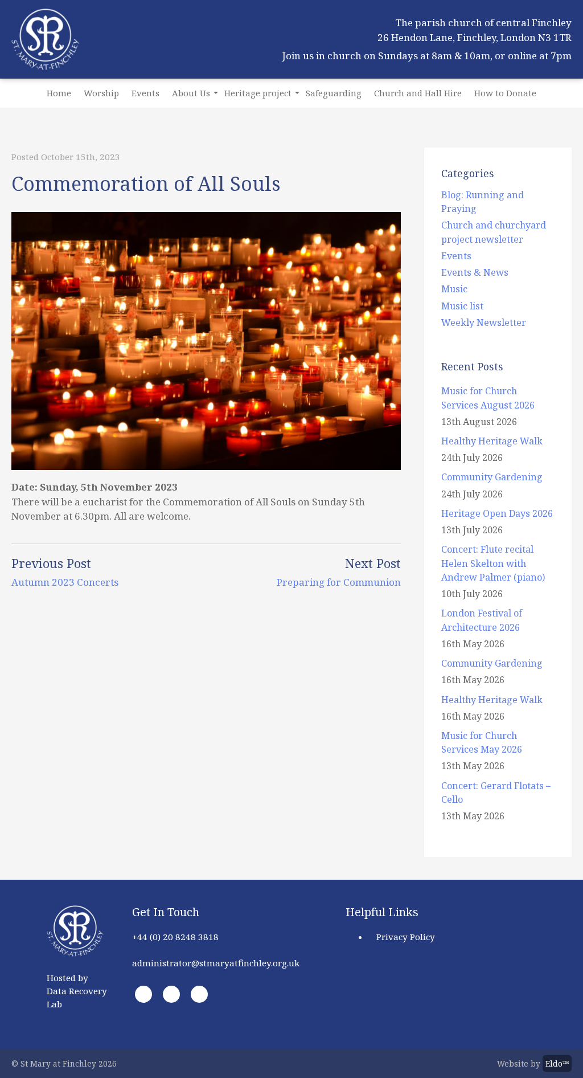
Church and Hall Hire (418, 93)
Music (454, 289)
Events (145, 93)
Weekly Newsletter (483, 322)
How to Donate (505, 93)
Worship (101, 93)
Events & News (474, 272)
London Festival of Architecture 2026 (481, 620)
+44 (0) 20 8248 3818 (175, 936)
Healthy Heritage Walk (492, 441)
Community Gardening (492, 477)
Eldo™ (557, 1063)
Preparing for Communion (339, 582)
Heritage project (258, 93)
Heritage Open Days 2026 (497, 513)
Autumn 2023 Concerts (64, 582)
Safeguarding (334, 93)
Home (59, 93)
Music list (462, 306)
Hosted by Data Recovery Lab (77, 991)
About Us (191, 93)
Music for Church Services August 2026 (488, 398)
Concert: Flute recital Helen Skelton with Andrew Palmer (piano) (493, 563)
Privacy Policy (405, 936)
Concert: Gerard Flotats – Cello (496, 792)
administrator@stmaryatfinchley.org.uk (215, 963)
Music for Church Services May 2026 (481, 742)
